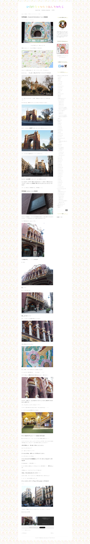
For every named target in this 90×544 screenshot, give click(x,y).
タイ (58, 124)
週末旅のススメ (59, 205)
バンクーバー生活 (60, 110)
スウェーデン (60, 170)
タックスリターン (60, 193)
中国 (58, 139)
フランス (59, 81)
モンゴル (59, 144)
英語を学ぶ (60, 102)
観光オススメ (61, 202)
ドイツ (59, 84)
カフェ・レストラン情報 (62, 107)
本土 (59, 142)
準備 (58, 78)
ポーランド (59, 176)
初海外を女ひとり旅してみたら (44, 537)
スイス (59, 179)
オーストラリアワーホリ (60, 188)
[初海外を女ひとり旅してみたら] (45, 7)
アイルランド (60, 167)
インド (59, 136)
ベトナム (59, 127)
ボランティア (61, 105)
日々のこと (60, 101)
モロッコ (59, 158)
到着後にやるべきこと (61, 98)
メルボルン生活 (60, 194)
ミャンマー (59, 133)
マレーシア (59, 130)
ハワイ (59, 185)
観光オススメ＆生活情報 (62, 108)
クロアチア (59, 182)
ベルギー (59, 164)
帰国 (58, 118)
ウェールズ (60, 153)
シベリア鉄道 (61, 147)
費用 (58, 95)
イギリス (59, 150)
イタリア (59, 87)
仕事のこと (60, 104)
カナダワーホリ (59, 93)
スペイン (59, 90)
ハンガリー (59, 173)
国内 (58, 207)
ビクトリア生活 (60, 99)
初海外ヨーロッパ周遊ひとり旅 (61, 75)
